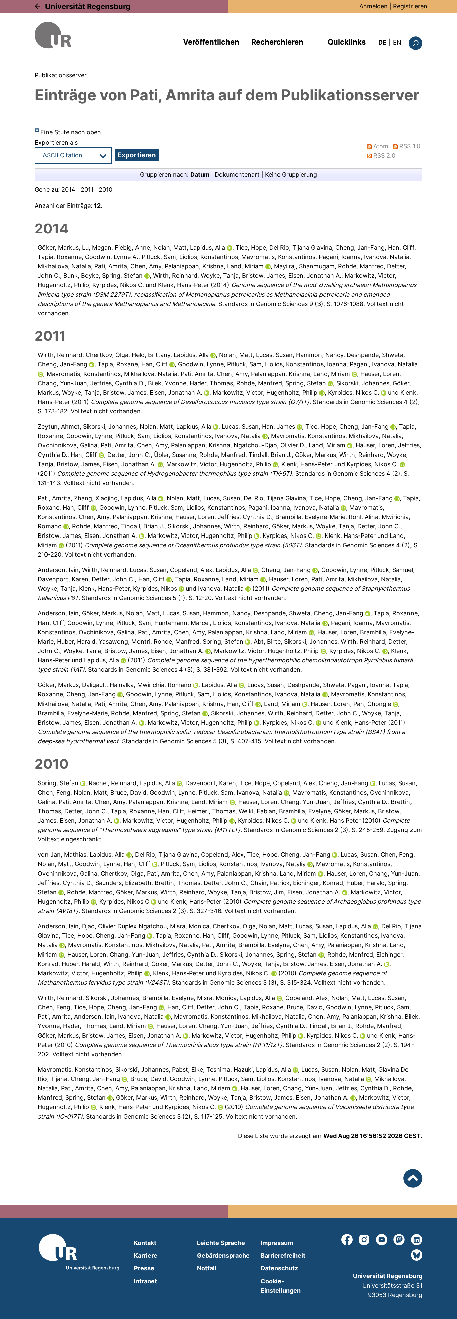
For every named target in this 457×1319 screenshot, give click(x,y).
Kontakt (145, 1242)
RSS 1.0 (409, 146)
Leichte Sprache (221, 1242)
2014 (68, 189)
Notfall (206, 1268)
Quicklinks (347, 41)
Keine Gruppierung (291, 174)
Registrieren (410, 6)
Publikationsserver (61, 75)
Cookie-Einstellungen (281, 1285)
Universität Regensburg (87, 6)
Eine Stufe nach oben (70, 132)
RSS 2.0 (384, 155)
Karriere (145, 1255)
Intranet (145, 1281)
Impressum (277, 1242)
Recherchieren (277, 41)
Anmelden (373, 6)
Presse (144, 1268)
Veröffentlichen (211, 41)
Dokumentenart (237, 174)
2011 (87, 189)
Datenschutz (279, 1268)
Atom (380, 146)
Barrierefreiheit (283, 1255)
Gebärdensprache (223, 1255)
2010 (105, 189)
